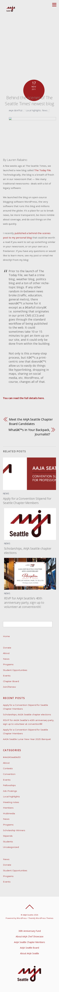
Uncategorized (11, 847)
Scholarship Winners (14, 830)
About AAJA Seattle (29, 953)
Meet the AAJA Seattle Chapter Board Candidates (31, 421)
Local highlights (33, 110)
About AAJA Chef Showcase (29, 936)
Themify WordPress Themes (40, 918)
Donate (7, 647)
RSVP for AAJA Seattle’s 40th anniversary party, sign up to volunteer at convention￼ (24, 602)
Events (6, 675)
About (6, 653)
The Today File (42, 170)
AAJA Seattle (28, 915)
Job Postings (10, 791)
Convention (9, 774)
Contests (8, 768)
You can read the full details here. (23, 398)
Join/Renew (9, 687)
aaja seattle (15, 110)
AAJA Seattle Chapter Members (29, 942)
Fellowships (9, 785)
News (45, 110)
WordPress (22, 918)
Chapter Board (11, 681)
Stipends (7, 836)
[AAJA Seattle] (10, 11)
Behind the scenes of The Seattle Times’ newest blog (29, 101)
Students (8, 841)
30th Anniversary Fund (29, 930)
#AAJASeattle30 (12, 757)
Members (8, 807)
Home (6, 636)
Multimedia (9, 813)
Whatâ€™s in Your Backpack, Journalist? (29, 432)
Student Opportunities (15, 670)
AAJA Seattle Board (29, 947)
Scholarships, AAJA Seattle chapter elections (27, 714)
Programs (8, 664)
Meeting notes (11, 802)
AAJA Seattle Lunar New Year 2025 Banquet (27, 739)
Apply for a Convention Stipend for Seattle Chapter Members (27, 500)
